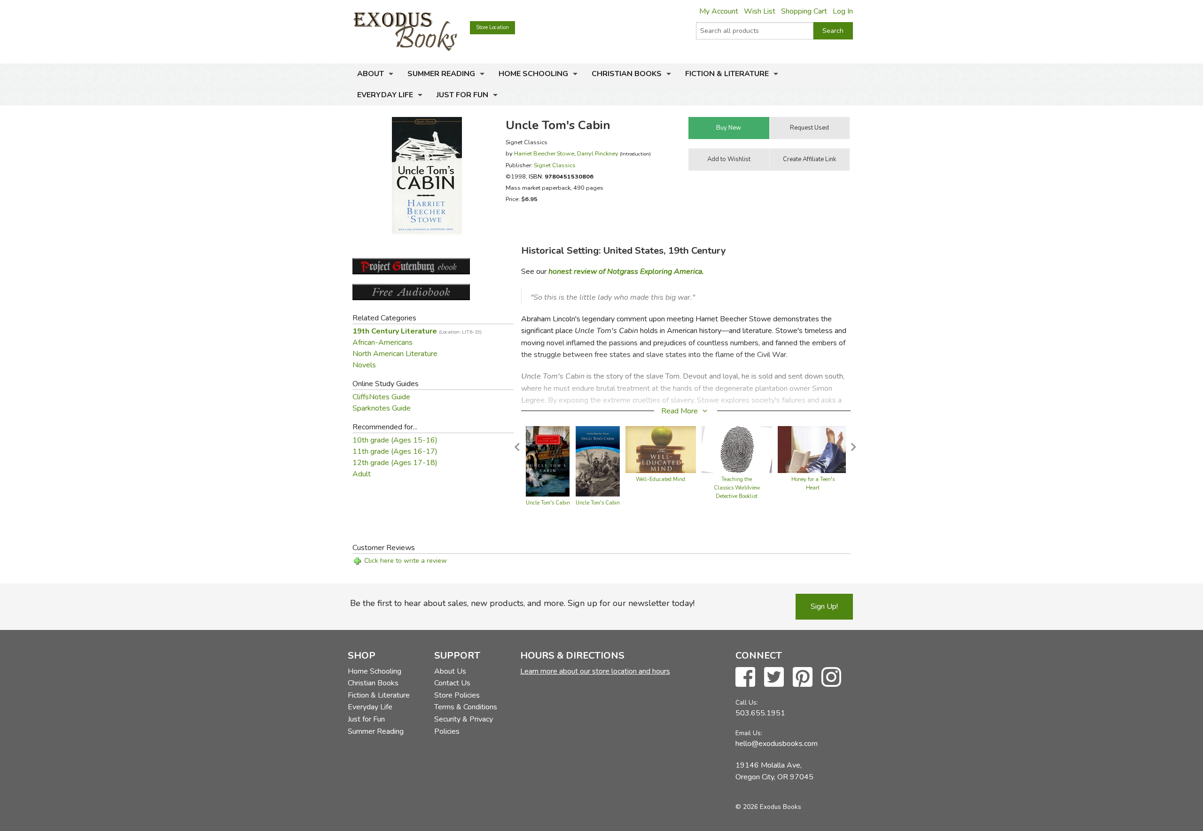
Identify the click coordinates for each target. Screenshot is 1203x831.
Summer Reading (441, 74)
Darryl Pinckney (597, 153)
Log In (843, 11)
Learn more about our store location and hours (595, 671)
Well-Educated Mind (660, 479)
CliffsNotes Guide (381, 397)
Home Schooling (533, 74)
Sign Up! (824, 606)
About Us (450, 671)
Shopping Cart (804, 11)
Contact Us (452, 683)
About (370, 74)
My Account (718, 11)
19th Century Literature (417, 331)
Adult (361, 474)
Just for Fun (462, 95)
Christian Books (627, 74)
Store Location (492, 27)
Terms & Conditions (465, 707)
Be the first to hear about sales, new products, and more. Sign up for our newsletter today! (522, 603)
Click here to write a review (405, 560)
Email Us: (748, 733)
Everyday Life (385, 95)
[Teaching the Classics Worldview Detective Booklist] (737, 449)
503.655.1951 (760, 713)
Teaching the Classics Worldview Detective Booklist (737, 488)
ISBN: (561, 176)
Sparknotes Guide (381, 408)
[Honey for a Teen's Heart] (813, 449)
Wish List (759, 11)
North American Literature (394, 354)
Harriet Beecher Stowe (544, 153)
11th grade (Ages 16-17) (394, 451)
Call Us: (746, 702)
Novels (364, 365)
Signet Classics (555, 165)
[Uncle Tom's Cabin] (548, 461)
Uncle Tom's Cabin (548, 502)
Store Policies (457, 695)
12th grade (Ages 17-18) (394, 463)
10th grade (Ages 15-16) (394, 440)
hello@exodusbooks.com (776, 743)
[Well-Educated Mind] (660, 449)
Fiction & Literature (727, 74)
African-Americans (382, 342)
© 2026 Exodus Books (768, 806)
